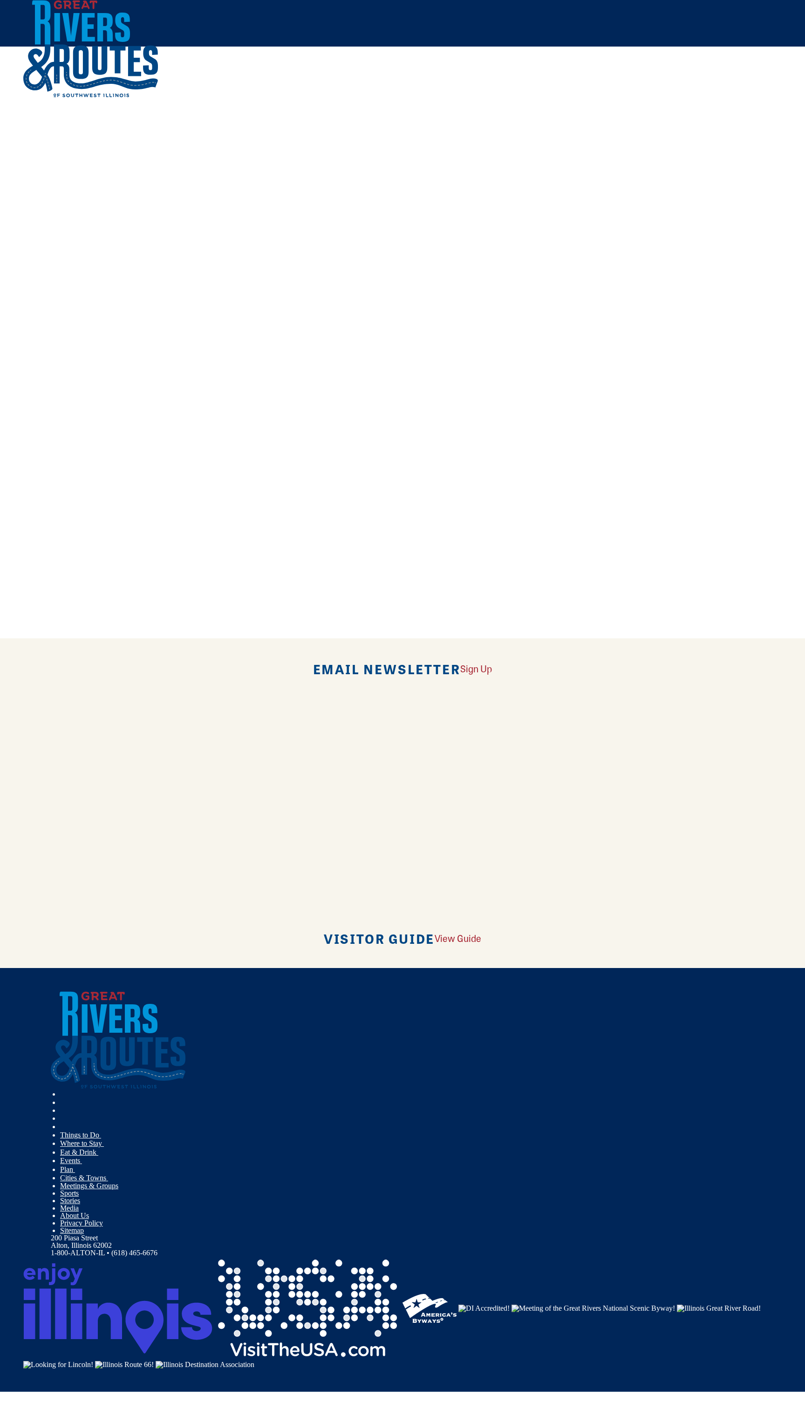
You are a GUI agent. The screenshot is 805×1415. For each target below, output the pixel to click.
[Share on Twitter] (230, 185)
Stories (70, 1201)
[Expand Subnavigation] (105, 1135)
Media (69, 1208)
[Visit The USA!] (307, 1308)
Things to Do (80, 1135)
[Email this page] (230, 198)
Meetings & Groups (89, 1186)
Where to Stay (82, 1143)
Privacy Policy (81, 1223)
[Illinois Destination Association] (205, 1364)
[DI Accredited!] (484, 1308)
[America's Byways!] (429, 1308)
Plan (67, 1169)
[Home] (90, 95)
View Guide (458, 938)
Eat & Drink (79, 1152)
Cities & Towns (84, 1178)
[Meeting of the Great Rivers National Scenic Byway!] (593, 1308)
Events (71, 1160)
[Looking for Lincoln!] (58, 1364)
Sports (69, 1193)
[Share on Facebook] (230, 171)
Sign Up (476, 668)
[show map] (50, 309)
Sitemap (72, 1230)
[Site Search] (741, 122)
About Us (74, 1215)
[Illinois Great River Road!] (719, 1308)
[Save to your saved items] (59, 309)
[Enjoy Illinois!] (117, 1308)
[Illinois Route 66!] (124, 1364)
